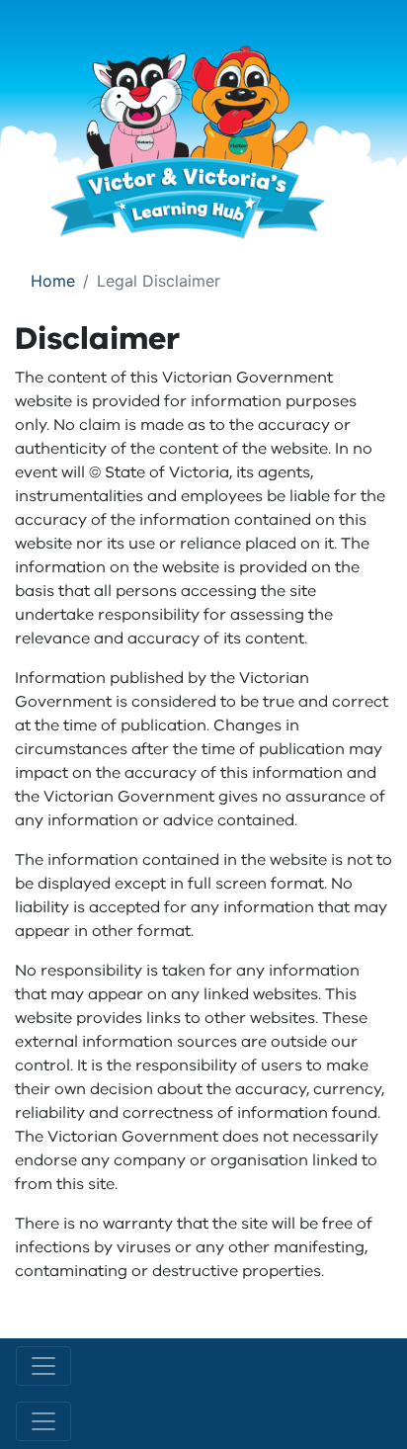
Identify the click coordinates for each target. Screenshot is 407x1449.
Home (53, 281)
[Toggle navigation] (43, 1366)
